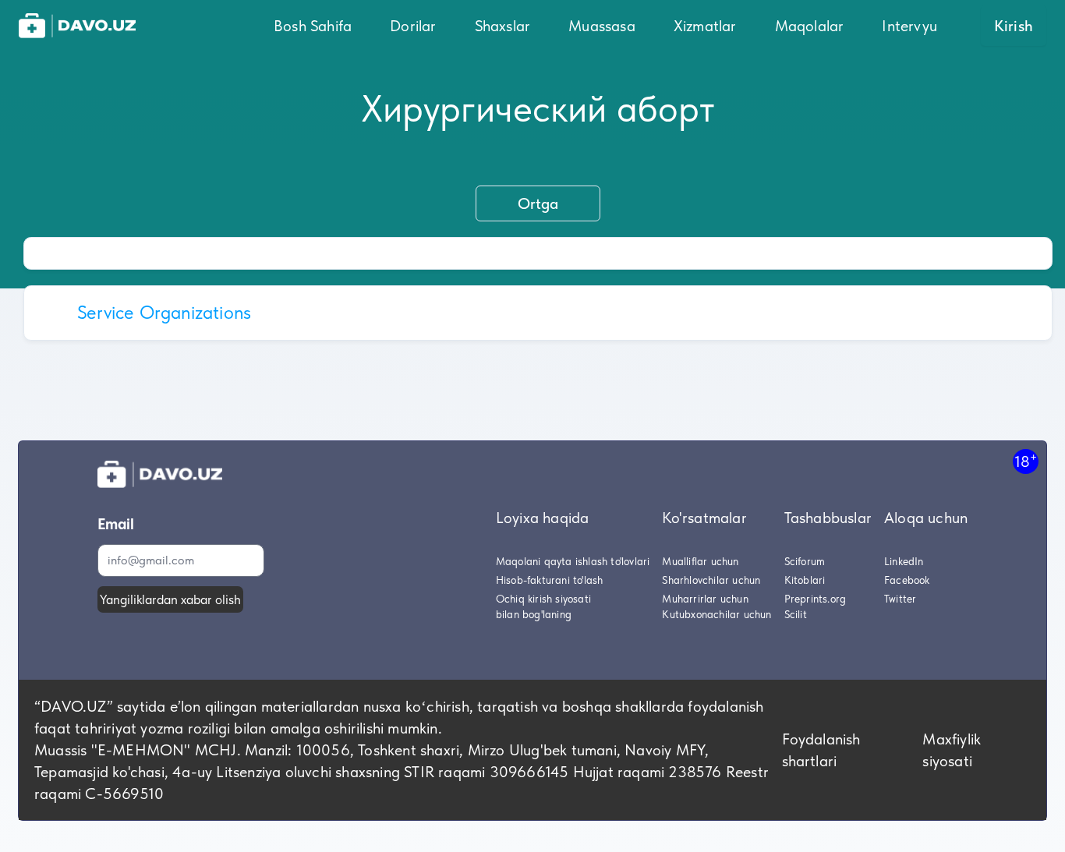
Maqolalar (809, 25)
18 (1025, 461)
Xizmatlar (705, 25)
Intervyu (909, 25)
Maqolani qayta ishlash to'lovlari (573, 561)
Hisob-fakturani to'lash (549, 580)
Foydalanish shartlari (821, 750)
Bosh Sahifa (313, 25)
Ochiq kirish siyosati (543, 598)
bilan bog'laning (533, 614)
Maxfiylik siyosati (951, 750)
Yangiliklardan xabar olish (170, 599)
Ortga (538, 203)
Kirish (1013, 25)
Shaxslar (503, 25)
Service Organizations (164, 312)
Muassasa (601, 25)
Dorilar (413, 25)
